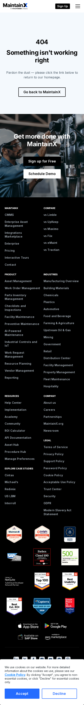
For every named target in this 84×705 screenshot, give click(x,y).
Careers (49, 409)
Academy (11, 416)
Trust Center (53, 489)
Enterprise (12, 243)
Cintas (9, 475)
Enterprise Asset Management (16, 223)
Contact (10, 264)
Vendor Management (19, 370)
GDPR (47, 503)
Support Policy (54, 461)
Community (12, 423)
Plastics (49, 302)
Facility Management (58, 365)
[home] (14, 6)
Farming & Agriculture (59, 323)
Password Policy (55, 468)
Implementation (15, 409)
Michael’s (11, 482)
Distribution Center (57, 358)
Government (52, 344)
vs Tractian (52, 249)
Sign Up (62, 6)
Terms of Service (56, 447)
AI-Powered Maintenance (14, 332)
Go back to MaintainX (42, 92)
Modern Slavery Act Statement (57, 512)
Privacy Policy (53, 454)
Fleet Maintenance (57, 379)
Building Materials (56, 288)
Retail (48, 351)
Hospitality (51, 386)
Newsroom (51, 430)
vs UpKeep (51, 221)
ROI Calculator (15, 430)
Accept (22, 694)
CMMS (9, 214)
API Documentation (18, 437)
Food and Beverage (57, 316)
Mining (48, 337)
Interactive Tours (17, 257)
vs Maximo (51, 229)
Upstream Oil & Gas (57, 330)
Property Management (59, 372)
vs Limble (50, 214)
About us (50, 402)
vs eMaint (50, 242)
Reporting (11, 377)
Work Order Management (22, 288)
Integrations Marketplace (14, 234)
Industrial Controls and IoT (21, 343)
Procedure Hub (15, 451)
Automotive (51, 309)
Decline (59, 694)
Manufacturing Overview (61, 281)
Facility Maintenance (19, 316)
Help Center (13, 402)
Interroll (10, 503)
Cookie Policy (53, 475)
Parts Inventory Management (15, 297)
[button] (77, 6)
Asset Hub (12, 444)
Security (49, 496)
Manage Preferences (20, 458)
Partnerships (53, 416)
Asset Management (18, 281)
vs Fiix (48, 236)
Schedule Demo (42, 174)
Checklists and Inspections (15, 307)
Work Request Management (14, 354)
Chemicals (51, 295)
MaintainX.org (53, 423)
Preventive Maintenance (22, 324)
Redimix (10, 489)
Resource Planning (18, 363)
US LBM (10, 496)
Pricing (10, 250)
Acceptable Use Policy (59, 482)
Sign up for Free (42, 161)
